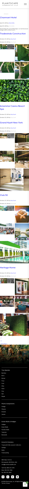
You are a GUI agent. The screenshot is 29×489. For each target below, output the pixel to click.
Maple (3, 396)
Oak (3, 393)
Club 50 (4, 195)
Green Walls (5, 427)
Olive (3, 386)
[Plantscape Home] (10, 4)
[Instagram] (3, 476)
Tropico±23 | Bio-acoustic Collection (11, 445)
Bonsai (3, 378)
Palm (3, 388)
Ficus (3, 380)
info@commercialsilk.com (9, 464)
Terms (3, 483)
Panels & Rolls (5, 429)
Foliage (3, 406)
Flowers (4, 409)
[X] (7, 476)
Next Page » (4, 343)
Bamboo (4, 373)
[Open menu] (24, 4)
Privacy (8, 483)
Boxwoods (4, 434)
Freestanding (5, 452)
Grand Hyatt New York (11, 122)
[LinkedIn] (17, 476)
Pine (3, 391)
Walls (3, 450)
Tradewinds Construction (13, 33)
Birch (3, 375)
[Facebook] (12, 476)
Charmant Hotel (8, 17)
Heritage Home (8, 267)
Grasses (4, 411)
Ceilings (4, 447)
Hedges (4, 424)
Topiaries (4, 432)
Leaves (3, 414)
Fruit (3, 383)
